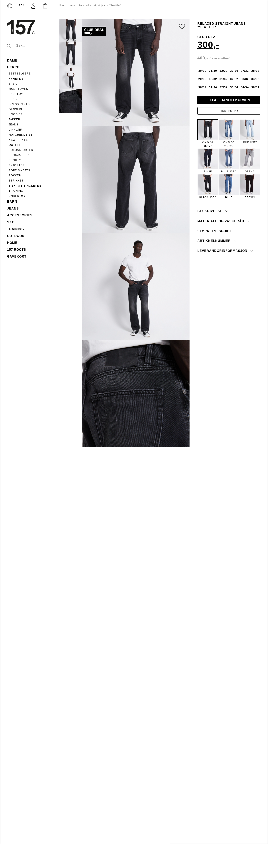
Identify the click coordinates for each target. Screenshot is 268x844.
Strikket (16, 180)
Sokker (15, 175)
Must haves (18, 88)
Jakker (14, 119)
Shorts (15, 160)
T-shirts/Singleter (25, 185)
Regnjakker (19, 155)
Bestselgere (20, 73)
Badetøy (16, 93)
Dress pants (19, 104)
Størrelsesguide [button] (214, 231)
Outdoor (16, 236)
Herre (13, 67)
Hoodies (16, 114)
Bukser (15, 99)
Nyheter (16, 78)
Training (16, 190)
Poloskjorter (21, 150)
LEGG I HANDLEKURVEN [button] (229, 100)
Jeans (13, 124)
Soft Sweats (19, 170)
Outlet (15, 144)
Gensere (16, 109)
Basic (13, 83)
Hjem (62, 5)
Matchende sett (22, 134)
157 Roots (16, 249)
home (12, 242)
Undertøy (17, 195)
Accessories (20, 215)
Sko (11, 222)
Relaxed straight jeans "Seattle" (99, 5)
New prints (18, 139)
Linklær (15, 129)
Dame (12, 60)
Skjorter (17, 165)
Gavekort (16, 256)
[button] (33, 6)
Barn (12, 201)
